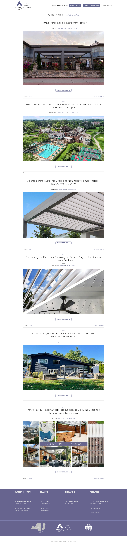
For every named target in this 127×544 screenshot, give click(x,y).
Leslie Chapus (72, 15)
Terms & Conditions (94, 512)
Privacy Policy (93, 515)
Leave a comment (99, 96)
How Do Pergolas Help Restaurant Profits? (64, 22)
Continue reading (63, 90)
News (66, 5)
